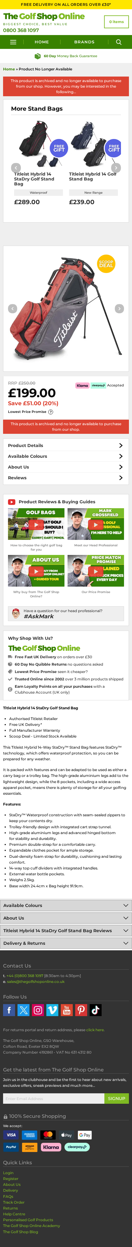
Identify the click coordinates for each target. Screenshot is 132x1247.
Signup (116, 1098)
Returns (10, 1208)
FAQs (8, 1196)
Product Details (25, 445)
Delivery (10, 1190)
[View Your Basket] (116, 22)
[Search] (118, 42)
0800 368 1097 (21, 30)
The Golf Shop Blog (20, 1231)
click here (95, 1029)
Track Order (14, 1202)
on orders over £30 (53, 657)
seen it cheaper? (51, 671)
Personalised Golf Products (28, 1219)
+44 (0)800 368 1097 (24, 975)
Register (10, 1178)
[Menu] (13, 42)
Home (42, 41)
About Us (18, 467)
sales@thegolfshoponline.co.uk (35, 981)
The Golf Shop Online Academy (31, 1225)
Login (8, 1172)
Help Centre (14, 1214)
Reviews (17, 478)
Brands (84, 41)
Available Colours (27, 456)
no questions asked (59, 664)
